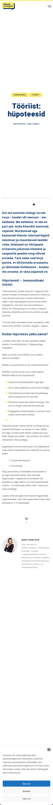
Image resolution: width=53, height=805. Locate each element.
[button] (49, 749)
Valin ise (26, 798)
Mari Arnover (19, 124)
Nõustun (26, 783)
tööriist (35, 95)
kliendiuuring (20, 95)
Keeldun (26, 791)
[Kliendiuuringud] (8, 6)
